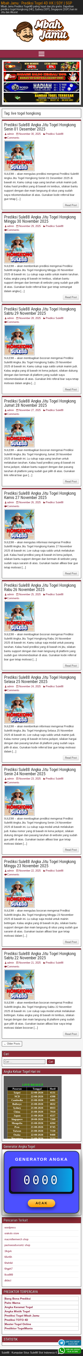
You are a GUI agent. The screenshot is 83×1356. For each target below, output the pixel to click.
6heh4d (8, 1262)
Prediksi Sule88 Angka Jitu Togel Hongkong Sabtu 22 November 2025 (40, 955)
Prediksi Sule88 (54, 133)
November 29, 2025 (30, 226)
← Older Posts (12, 1043)
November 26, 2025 (30, 502)
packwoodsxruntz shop (17, 1245)
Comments (13, 137)
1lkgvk (8, 1251)
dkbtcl (7, 1280)
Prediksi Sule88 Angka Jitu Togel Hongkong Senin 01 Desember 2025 (40, 126)
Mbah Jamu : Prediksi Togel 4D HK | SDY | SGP (36, 3)
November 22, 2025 (30, 870)
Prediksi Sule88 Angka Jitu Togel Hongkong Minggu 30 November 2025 (40, 219)
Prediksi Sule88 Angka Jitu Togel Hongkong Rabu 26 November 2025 (40, 587)
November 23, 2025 (30, 778)
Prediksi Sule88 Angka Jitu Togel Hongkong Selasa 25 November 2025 (40, 679)
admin (10, 133)
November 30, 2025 (30, 133)
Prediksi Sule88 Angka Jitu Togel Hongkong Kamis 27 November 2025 (40, 495)
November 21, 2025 (30, 962)
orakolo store (11, 1233)
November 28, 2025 (30, 318)
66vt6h (8, 1256)
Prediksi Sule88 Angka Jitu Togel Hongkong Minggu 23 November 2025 (40, 863)
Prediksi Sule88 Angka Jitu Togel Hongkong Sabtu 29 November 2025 (40, 311)
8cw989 (8, 1274)
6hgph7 (8, 1268)
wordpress (10, 1227)
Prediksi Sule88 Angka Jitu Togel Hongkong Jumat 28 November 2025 (40, 403)
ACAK (42, 1203)
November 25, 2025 (30, 594)
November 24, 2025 (30, 686)
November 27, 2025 (30, 410)
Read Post (71, 205)
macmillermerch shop (16, 1239)
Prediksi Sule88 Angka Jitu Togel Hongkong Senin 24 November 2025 (40, 771)
